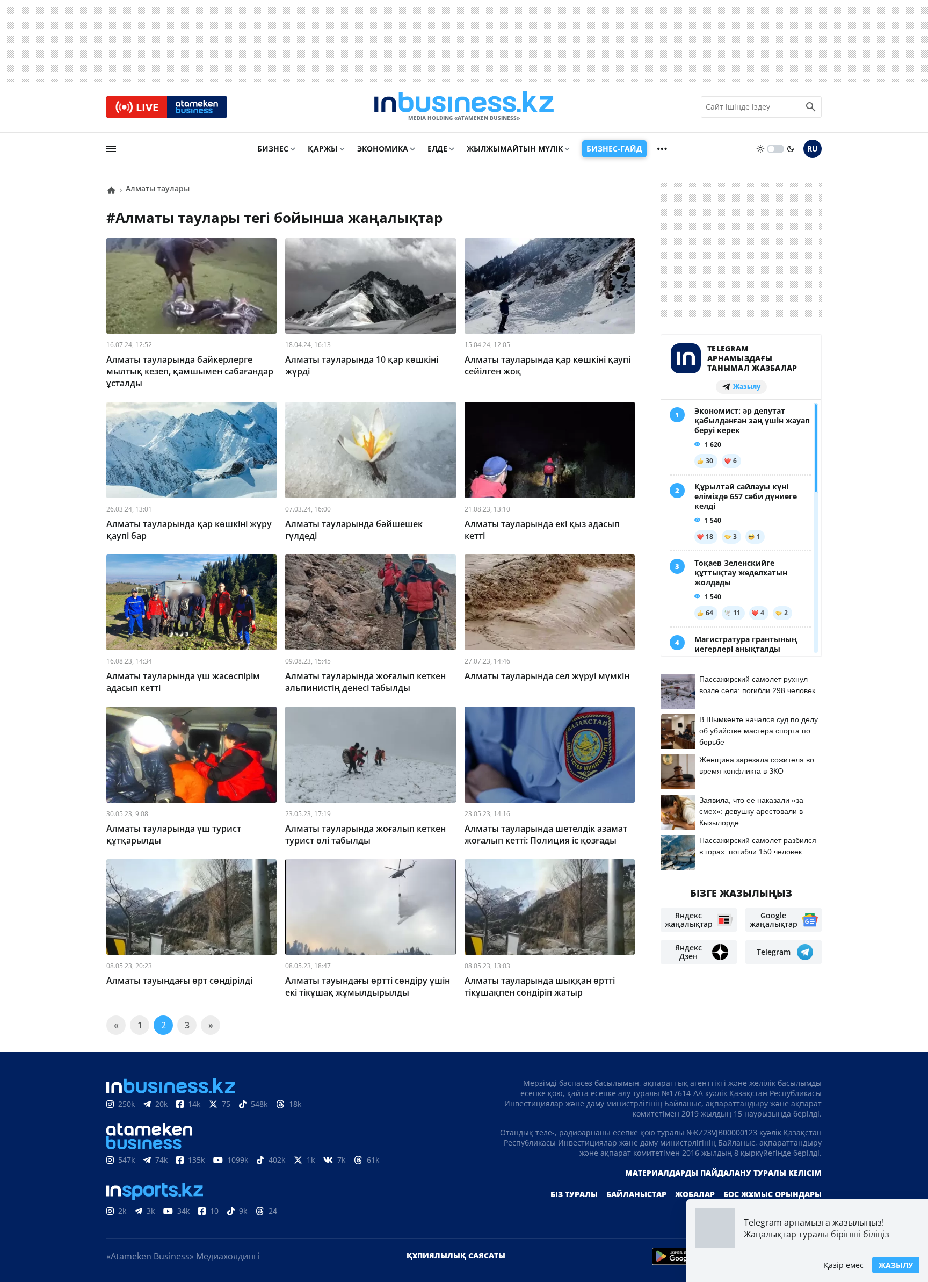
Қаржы (323, 148)
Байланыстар (636, 1194)
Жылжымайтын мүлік (515, 148)
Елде (437, 148)
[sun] (760, 149)
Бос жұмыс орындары (772, 1194)
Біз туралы (574, 1194)
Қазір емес (844, 1265)
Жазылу (896, 1265)
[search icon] (811, 107)
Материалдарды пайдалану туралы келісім (723, 1173)
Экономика (382, 148)
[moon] (790, 149)
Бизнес (272, 148)
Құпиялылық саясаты (456, 1255)
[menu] (111, 149)
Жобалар (695, 1194)
